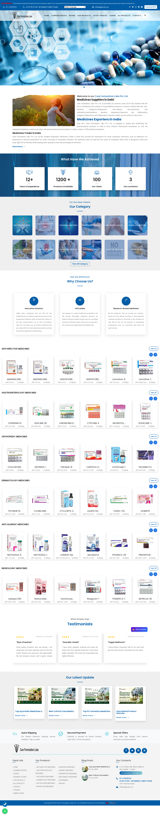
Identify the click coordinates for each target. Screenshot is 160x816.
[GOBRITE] (93, 499)
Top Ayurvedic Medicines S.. (29, 711)
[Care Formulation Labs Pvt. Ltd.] (22, 15)
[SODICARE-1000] (93, 411)
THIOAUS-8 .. (14, 467)
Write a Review (139, 629)
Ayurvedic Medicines (67, 767)
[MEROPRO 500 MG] (145, 367)
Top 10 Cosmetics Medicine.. (97, 711)
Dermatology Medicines (46, 780)
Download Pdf (151, 7)
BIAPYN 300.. (119, 379)
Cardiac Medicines (66, 770)
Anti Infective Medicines (46, 767)
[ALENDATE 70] (119, 455)
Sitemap (17, 790)
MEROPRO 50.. (145, 379)
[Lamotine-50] (66, 367)
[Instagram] (135, 7)
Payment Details (20, 777)
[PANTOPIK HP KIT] (145, 411)
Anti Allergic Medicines (46, 783)
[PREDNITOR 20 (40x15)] (93, 543)
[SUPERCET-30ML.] (145, 543)
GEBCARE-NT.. (119, 598)
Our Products (84, 15)
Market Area (19, 793)
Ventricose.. (14, 598)
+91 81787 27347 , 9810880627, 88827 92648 (42, 7)
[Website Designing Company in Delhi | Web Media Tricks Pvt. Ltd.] (111, 803)
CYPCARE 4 (41, 423)
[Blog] (29, 695)
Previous (2, 41)
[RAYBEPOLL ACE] (66, 411)
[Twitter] (133, 7)
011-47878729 (11, 7)
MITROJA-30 (93, 598)
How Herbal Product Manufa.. (126, 712)
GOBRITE (93, 510)
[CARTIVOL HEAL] (40, 455)
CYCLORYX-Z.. (14, 510)
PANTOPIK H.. (145, 423)
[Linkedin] (139, 7)
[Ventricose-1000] (14, 587)
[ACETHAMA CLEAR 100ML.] (119, 543)
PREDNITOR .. (93, 554)
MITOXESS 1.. (119, 510)
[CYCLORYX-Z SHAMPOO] (14, 499)
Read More (18, 146)
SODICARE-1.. (93, 423)
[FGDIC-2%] (66, 499)
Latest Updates (100, 15)
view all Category (80, 264)
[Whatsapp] (5, 811)
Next (157, 41)
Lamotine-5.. (67, 379)
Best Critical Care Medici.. (61, 711)
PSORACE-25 (67, 554)
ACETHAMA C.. (119, 554)
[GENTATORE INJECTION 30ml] (14, 367)
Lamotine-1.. (93, 379)
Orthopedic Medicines (45, 777)
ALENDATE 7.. (119, 467)
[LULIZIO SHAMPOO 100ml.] (40, 499)
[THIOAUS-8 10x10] (14, 455)
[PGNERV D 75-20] (66, 587)
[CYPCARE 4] (40, 411)
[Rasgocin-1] (40, 587)
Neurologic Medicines (45, 786)
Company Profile (59, 15)
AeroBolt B (40, 554)
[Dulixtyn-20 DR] (145, 587)
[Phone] (5, 804)
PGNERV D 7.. (67, 598)
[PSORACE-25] (66, 543)
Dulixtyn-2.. (145, 598)
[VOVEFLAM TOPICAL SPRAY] (66, 455)
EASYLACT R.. (119, 423)
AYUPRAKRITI (63, 780)
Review (72, 15)
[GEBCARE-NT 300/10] (119, 587)
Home (46, 15)
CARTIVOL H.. (41, 467)
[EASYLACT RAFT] (119, 411)
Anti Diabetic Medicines (68, 777)
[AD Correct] (145, 499)
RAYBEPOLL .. (66, 423)
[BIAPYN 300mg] (119, 367)
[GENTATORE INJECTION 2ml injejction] (40, 367)
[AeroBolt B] (40, 543)
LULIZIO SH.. (41, 510)
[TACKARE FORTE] (93, 455)
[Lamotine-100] (93, 367)
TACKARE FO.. (93, 467)
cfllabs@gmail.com (102, 7)
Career (112, 15)
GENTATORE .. (15, 379)
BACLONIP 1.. (145, 467)
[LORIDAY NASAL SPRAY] (14, 543)
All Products (124, 15)
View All (62, 783)
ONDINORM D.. (14, 423)
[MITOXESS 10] (119, 499)
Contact (137, 15)
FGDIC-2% (66, 510)
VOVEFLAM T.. (67, 467)
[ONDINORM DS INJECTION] (14, 411)
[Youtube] (141, 7)
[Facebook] (129, 7)
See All (154, 349)
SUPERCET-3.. (145, 554)
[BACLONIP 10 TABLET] (145, 455)
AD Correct (145, 510)
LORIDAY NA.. (14, 554)
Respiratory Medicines (68, 773)
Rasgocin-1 (41, 598)
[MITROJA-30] (93, 587)
